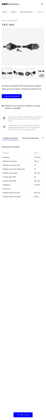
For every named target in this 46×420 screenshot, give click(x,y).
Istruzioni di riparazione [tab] (30, 138)
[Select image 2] (19, 73)
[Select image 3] (30, 73)
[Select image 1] (7, 73)
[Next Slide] (41, 46)
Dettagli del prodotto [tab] (10, 138)
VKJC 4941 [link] (40, 12)
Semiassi (13, 12)
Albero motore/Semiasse (26, 12)
